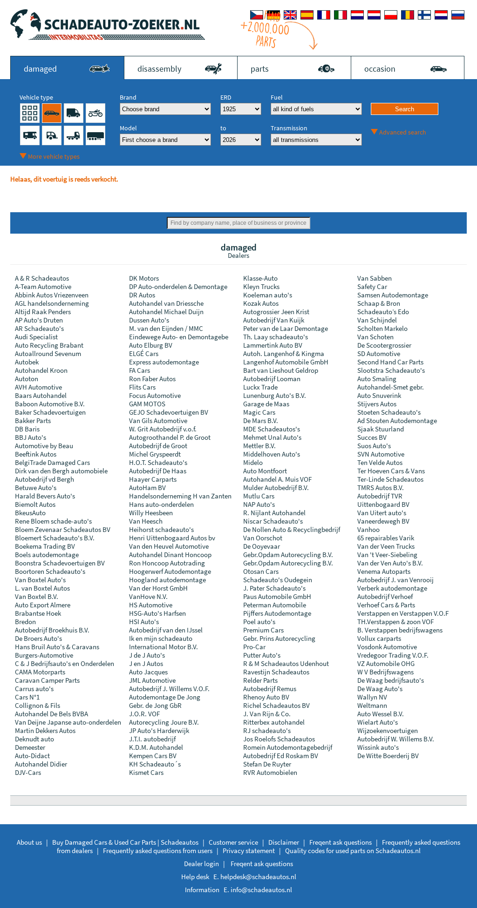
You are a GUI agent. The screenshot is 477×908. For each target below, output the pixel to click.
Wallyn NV (372, 697)
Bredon (25, 621)
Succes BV (372, 437)
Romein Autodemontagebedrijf (287, 747)
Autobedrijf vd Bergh (44, 479)
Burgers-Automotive (44, 655)
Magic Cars (259, 412)
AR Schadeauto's (39, 328)
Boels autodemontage (47, 554)
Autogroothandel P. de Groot (170, 437)
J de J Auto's (147, 655)
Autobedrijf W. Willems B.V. (395, 738)
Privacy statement (249, 850)
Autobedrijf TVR (379, 495)
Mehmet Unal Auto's (272, 437)
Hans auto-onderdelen (161, 504)
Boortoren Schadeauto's (50, 571)
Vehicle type (36, 97)
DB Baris (27, 428)
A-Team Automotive (43, 286)
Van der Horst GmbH (158, 588)
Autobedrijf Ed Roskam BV (280, 755)
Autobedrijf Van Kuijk (273, 320)
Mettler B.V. (259, 445)
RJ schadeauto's (267, 730)
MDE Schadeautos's (271, 428)
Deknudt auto (34, 738)
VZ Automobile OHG (386, 663)
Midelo (253, 462)
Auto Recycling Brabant (49, 345)
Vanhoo (368, 529)
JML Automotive (152, 680)
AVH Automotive (38, 387)
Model (128, 128)
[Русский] (457, 15)
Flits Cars (142, 387)
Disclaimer (283, 842)
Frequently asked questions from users (157, 850)
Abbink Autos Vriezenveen (52, 294)
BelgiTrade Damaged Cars (52, 462)
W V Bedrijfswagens (385, 671)
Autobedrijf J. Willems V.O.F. (169, 688)
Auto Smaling (376, 378)
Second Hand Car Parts (390, 361)
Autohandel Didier (41, 764)
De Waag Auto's (379, 688)
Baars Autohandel (41, 395)
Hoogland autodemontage (167, 579)
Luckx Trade (260, 387)
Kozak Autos (261, 303)
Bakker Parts (33, 420)
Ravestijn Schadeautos (276, 671)
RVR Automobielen (270, 772)
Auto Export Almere (42, 604)
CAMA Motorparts (40, 671)
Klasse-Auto (260, 278)
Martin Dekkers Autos (45, 730)
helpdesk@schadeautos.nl (258, 876)
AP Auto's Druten (39, 320)
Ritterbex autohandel (274, 722)
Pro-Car (254, 646)
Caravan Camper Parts (47, 680)
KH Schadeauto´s (155, 764)
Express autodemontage (164, 361)
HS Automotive (150, 604)
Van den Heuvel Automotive (169, 546)
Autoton (26, 378)
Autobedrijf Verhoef (385, 596)
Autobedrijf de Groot (158, 445)
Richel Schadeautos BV (276, 705)
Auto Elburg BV (150, 345)
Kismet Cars (146, 772)
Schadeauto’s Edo (383, 311)
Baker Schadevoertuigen (50, 412)
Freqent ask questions (340, 842)
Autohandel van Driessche (166, 303)
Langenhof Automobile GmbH (285, 361)
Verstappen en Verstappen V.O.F (403, 613)
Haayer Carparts (153, 479)
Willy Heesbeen (151, 512)
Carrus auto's (34, 688)
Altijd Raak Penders (43, 311)
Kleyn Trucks (261, 286)
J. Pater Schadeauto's (274, 588)
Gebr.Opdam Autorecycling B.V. (288, 554)
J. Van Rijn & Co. (267, 713)
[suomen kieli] (424, 15)
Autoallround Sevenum (48, 353)
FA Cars (139, 370)
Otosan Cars (261, 571)
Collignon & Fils (37, 705)
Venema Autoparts (383, 571)
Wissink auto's (378, 747)
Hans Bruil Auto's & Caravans (57, 646)
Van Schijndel (377, 320)
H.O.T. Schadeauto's (158, 462)
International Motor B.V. (163, 646)
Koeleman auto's (267, 294)
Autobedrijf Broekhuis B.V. (52, 630)
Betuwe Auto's (35, 487)
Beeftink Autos (35, 454)
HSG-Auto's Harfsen (157, 613)
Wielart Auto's (377, 722)
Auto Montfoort (265, 470)
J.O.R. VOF (144, 713)
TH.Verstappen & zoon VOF (395, 621)
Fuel (277, 97)
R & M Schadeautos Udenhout (286, 663)
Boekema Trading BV (45, 546)
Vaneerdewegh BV (383, 521)
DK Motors (144, 278)
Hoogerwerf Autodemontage (170, 571)
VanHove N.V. (148, 596)
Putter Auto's (261, 655)
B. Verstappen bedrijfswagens (400, 630)
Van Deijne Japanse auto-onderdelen (68, 722)
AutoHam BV (147, 487)
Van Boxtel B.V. (36, 596)
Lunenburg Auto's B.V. (274, 395)
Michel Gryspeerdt (155, 454)
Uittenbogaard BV (383, 504)
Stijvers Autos (376, 403)
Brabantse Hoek (38, 613)
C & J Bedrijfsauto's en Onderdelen (64, 663)
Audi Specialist (36, 336)
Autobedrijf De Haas (157, 470)
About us (29, 842)
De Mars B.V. (260, 420)
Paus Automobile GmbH (277, 596)
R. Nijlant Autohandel (274, 512)
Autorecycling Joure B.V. (164, 722)
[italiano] (340, 15)
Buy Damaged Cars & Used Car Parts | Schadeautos (125, 842)
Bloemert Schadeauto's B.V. (55, 537)
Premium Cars (263, 630)
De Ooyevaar (261, 546)
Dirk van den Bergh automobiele (61, 470)
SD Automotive (378, 353)
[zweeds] (441, 15)
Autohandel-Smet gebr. (390, 387)
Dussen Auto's (149, 320)
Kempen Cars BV (153, 755)
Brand (128, 97)
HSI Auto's (144, 621)
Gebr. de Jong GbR (155, 705)
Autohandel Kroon (41, 370)
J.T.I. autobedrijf (152, 738)
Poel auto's (259, 621)
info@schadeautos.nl (261, 889)
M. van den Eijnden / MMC (166, 328)
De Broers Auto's (38, 638)
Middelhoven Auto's (271, 454)
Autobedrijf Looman (271, 378)
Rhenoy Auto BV (266, 697)
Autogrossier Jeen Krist (276, 311)
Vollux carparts (379, 638)
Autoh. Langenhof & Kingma (283, 353)
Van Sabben (374, 278)
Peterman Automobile (274, 604)
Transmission (289, 128)
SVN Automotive (380, 454)
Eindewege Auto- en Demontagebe (178, 336)
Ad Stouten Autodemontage (397, 420)
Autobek (27, 361)
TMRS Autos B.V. (380, 487)
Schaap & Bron (378, 303)
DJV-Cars (28, 772)
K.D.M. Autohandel (156, 747)
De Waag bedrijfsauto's (390, 680)
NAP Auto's (259, 504)
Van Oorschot (262, 537)
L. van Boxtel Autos (42, 588)
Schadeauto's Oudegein (277, 579)
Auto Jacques (148, 671)
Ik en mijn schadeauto (160, 638)
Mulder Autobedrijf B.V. (276, 487)
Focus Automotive (155, 395)
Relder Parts (260, 680)
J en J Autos (146, 663)
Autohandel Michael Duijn (166, 311)
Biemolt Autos (35, 504)
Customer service (233, 842)
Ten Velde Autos (379, 462)
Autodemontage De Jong (164, 697)
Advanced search (402, 132)
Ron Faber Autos (152, 378)
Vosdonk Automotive (387, 646)
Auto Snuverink (379, 395)
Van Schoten (375, 336)
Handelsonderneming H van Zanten (180, 495)
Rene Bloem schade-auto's (53, 521)
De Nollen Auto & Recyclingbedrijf (291, 529)
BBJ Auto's (30, 437)
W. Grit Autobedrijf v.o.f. (163, 428)
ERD (226, 97)
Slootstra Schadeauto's (391, 370)
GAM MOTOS (147, 403)
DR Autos (142, 294)
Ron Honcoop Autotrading (167, 562)
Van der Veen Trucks (386, 546)
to (223, 128)
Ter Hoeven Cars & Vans (391, 470)
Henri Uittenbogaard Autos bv (172, 537)
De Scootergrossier (384, 345)
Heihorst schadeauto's (161, 529)
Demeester (30, 747)
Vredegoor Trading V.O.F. (393, 655)
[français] (323, 15)
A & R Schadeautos (42, 278)
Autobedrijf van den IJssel (166, 630)
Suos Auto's (374, 445)
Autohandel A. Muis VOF (277, 479)
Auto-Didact (32, 755)
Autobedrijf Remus (269, 688)
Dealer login (201, 863)
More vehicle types (54, 156)
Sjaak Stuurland (380, 428)
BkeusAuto (30, 512)
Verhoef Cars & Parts (386, 604)
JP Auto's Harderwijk (159, 730)
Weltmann (372, 705)
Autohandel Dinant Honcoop (170, 554)
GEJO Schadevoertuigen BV (168, 412)
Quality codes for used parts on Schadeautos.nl (353, 850)
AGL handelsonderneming (52, 303)
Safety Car (372, 286)
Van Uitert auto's (381, 512)
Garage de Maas (266, 403)
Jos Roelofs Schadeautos (279, 738)
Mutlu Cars (258, 495)
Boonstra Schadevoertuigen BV (60, 562)
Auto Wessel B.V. (380, 713)
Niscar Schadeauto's (273, 521)
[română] (407, 15)
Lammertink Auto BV (272, 345)
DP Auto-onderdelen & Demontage (178, 286)
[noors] (374, 15)
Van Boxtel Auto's (40, 579)
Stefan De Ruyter (267, 764)
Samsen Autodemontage (392, 294)
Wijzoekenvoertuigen (387, 730)
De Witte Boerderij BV (388, 755)
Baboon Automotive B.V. (50, 403)
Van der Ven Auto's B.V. (390, 562)
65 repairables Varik (385, 537)
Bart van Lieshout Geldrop (280, 370)
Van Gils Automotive (158, 420)
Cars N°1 (27, 697)
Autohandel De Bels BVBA (51, 713)
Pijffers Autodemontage (277, 613)
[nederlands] (357, 15)
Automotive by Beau (44, 445)
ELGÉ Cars (143, 353)
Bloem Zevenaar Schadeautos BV (62, 529)
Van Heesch (146, 521)
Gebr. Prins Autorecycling (279, 638)
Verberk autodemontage (392, 588)
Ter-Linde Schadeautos (390, 479)
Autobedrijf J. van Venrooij (395, 579)
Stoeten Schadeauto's (389, 412)
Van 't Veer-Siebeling (387, 554)
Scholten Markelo (382, 328)
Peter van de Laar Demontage (285, 328)
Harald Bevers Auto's (45, 495)
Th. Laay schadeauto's (275, 336)
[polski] (390, 15)
